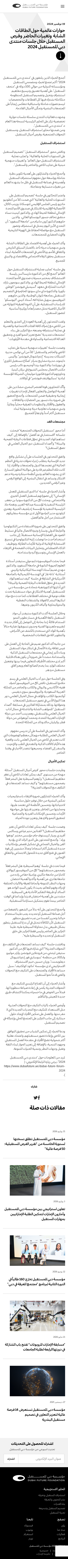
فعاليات (61, 1534)
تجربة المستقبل (57, 1512)
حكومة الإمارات (43, 1553)
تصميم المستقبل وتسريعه (52, 1508)
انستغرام (28, 1534)
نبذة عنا (61, 1529)
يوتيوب (29, 1529)
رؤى (63, 1525)
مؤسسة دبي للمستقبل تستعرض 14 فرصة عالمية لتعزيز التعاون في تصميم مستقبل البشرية (36, 1415)
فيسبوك (28, 1525)
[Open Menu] (62, 6)
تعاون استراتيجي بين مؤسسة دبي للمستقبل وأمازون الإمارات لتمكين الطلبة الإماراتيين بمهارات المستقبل (34, 1214)
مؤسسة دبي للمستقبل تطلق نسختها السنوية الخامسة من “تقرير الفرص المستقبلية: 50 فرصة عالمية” (34, 1144)
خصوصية (44, 1550)
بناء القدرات (59, 1503)
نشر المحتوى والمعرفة (54, 1499)
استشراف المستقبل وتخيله (51, 1495)
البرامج (61, 1538)
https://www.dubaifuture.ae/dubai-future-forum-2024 (34, 1068)
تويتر (30, 1538)
